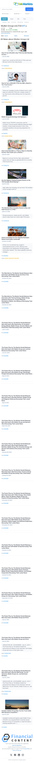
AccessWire (5, 655)
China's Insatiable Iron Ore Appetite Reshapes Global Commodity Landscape (15, 238)
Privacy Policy (26, 748)
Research (26, 35)
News (9, 22)
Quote (6, 35)
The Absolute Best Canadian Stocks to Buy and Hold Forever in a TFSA (16, 208)
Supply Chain (11, 258)
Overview (4, 22)
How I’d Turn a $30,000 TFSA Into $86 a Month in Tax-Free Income (16, 84)
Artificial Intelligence (8, 68)
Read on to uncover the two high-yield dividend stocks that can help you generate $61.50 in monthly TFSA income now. (17, 159)
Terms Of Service (17, 750)
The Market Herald (7, 653)
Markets (4, 18)
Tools (24, 18)
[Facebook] (15, 755)
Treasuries (26, 22)
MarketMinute (5, 255)
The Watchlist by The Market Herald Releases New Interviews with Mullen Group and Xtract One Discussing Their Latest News (17, 274)
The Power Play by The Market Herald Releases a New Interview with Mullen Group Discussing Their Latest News (17, 546)
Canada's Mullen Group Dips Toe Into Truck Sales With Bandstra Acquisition (16, 711)
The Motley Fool (6, 65)
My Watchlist (16, 13)
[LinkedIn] (19, 755)
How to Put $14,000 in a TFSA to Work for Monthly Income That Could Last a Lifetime (17, 151)
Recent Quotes (5, 13)
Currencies (13, 22)
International (20, 22)
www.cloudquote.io (17, 745)
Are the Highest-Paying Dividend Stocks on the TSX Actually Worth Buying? (16, 181)
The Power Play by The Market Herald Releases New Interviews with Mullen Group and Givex (16, 616)
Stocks (11, 18)
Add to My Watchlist (5, 33)
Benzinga (5, 727)
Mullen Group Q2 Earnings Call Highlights (15, 117)
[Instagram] (23, 755)
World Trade (17, 258)
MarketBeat (5, 133)
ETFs (18, 18)
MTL (24, 25)
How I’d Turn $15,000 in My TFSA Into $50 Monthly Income (17, 53)
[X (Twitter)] (11, 755)
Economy (6, 258)
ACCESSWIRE (5, 281)
